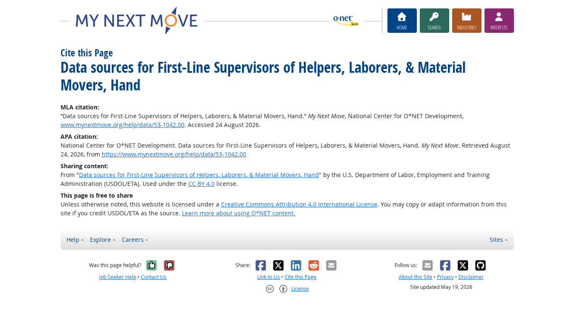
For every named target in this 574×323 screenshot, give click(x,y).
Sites (496, 240)
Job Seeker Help (117, 277)
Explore (100, 240)
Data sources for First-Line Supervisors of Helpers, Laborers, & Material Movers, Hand (199, 175)
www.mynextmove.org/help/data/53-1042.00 (122, 125)
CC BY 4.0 (201, 184)
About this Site (415, 277)
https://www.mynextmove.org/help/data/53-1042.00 (174, 154)
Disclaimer (471, 277)
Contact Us (153, 277)
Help (72, 240)
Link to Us (268, 277)
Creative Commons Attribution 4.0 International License (299, 204)
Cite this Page (300, 277)
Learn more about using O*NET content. (238, 213)
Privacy (445, 277)
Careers (133, 240)
